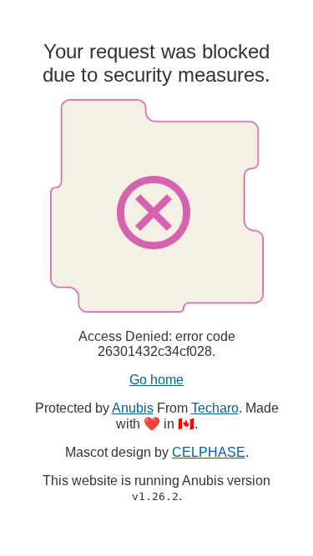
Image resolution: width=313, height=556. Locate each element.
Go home (156, 380)
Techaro (215, 408)
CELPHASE (208, 452)
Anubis (133, 408)
